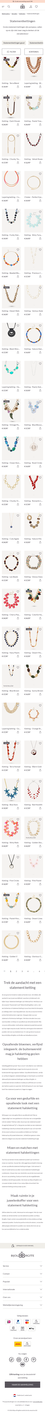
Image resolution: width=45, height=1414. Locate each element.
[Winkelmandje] (42, 7)
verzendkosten (37, 1402)
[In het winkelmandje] (18, 87)
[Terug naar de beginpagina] (23, 6)
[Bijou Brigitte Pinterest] (33, 1359)
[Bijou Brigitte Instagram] (19, 1359)
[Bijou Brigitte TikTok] (11, 1359)
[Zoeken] (9, 7)
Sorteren (34, 52)
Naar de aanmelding (22, 1384)
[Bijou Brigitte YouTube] (22, 1364)
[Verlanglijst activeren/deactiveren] (18, 60)
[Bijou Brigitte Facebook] (26, 1359)
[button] (30, 7)
